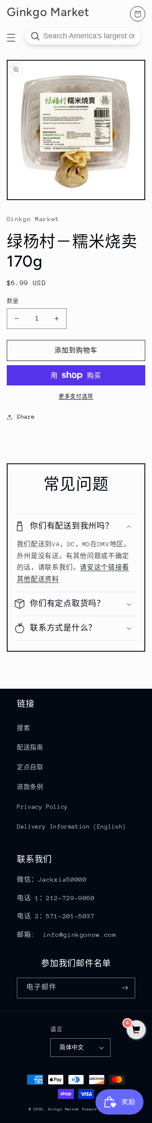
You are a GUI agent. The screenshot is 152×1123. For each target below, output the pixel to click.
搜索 (23, 728)
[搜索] (35, 36)
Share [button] (26, 416)
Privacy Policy (42, 806)
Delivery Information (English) (71, 826)
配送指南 (30, 747)
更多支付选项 (76, 396)
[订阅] (125, 988)
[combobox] (83, 36)
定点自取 (30, 767)
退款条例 (30, 786)
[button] (76, 526)
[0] (136, 1030)
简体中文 (72, 1047)
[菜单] (11, 37)
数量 (13, 301)
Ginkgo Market (64, 1109)
